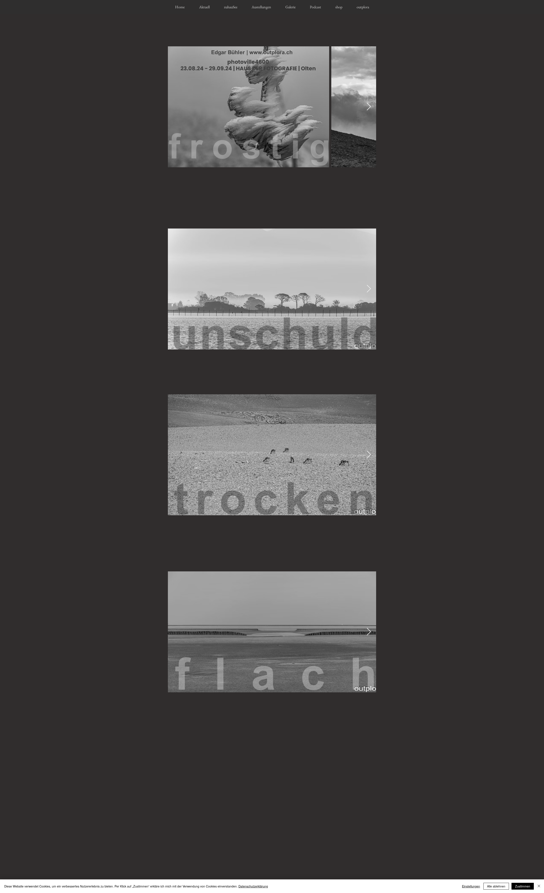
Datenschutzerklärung (253, 886)
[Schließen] (538, 886)
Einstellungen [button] (471, 886)
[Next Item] (368, 107)
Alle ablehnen (496, 886)
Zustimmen (522, 886)
